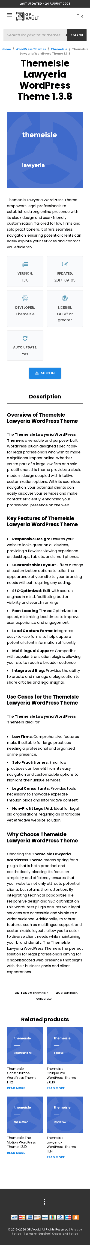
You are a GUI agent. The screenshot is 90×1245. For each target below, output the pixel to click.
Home (6, 49)
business (70, 993)
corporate (44, 998)
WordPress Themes (31, 49)
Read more (16, 1088)
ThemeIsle (59, 49)
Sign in (48, 373)
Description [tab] (45, 396)
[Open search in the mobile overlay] (45, 35)
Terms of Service (36, 1234)
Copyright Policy (65, 1234)
